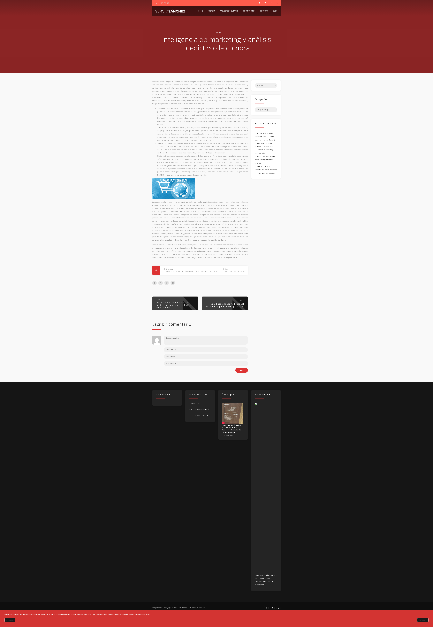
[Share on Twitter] (160, 283)
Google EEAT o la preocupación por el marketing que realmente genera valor (266, 169)
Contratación (249, 11)
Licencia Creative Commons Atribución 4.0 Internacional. (264, 581)
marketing (217, 33)
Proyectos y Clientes (229, 11)
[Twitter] (265, 3)
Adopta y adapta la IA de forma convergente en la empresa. (265, 159)
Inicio (200, 11)
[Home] (170, 11)
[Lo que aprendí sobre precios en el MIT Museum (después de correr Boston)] (232, 413)
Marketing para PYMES (185, 272)
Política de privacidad (200, 409)
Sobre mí (211, 11)
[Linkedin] (271, 3)
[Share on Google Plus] (166, 283)
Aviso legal (196, 404)
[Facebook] (259, 3)
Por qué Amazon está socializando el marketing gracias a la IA (264, 149)
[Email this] (172, 283)
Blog (275, 11)
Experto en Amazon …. (265, 143)
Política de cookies (199, 415)
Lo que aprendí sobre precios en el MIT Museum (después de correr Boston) (265, 136)
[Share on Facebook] (154, 283)
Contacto (264, 11)
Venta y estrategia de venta (207, 272)
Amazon (228, 272)
